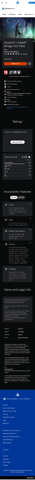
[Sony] (31, 479)
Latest (4, 14)
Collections (12, 14)
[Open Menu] (2, 3)
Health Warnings (8, 369)
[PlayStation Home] (17, 2)
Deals (20, 14)
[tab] (13, 197)
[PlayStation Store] (8, 8)
